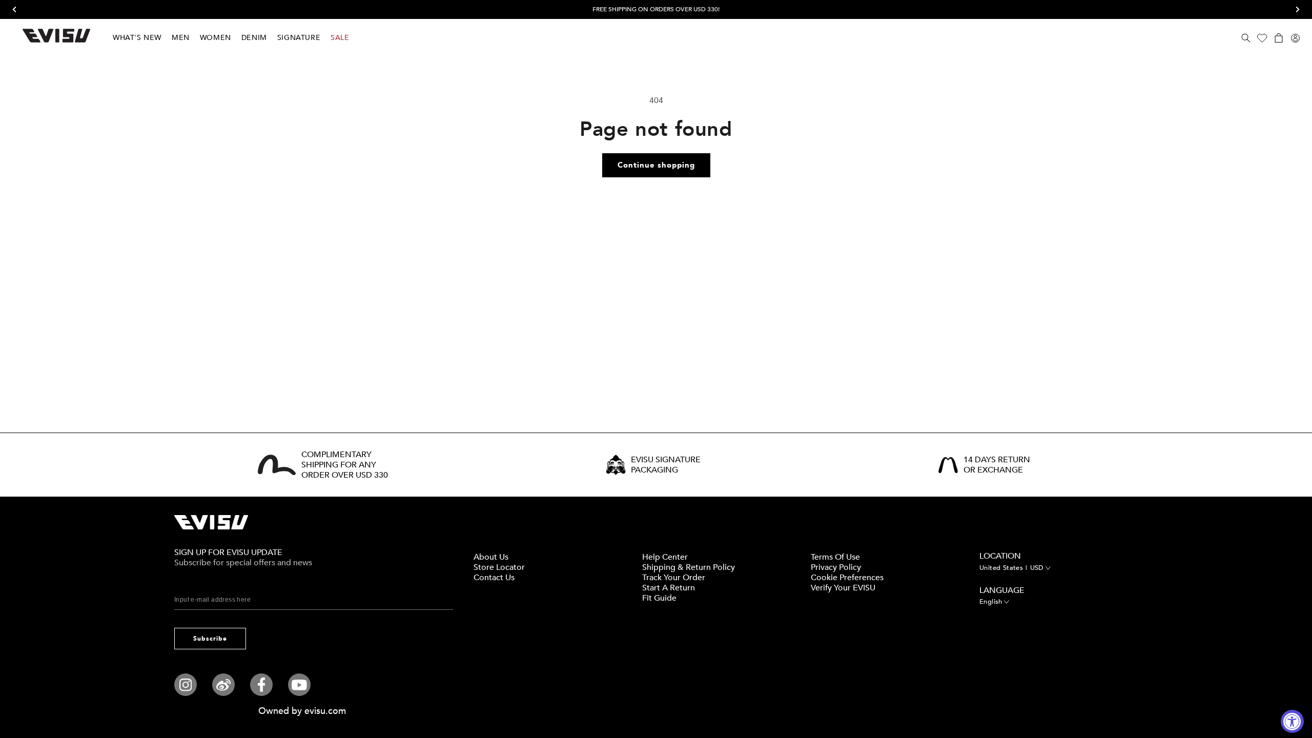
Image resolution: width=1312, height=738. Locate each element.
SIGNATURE (298, 38)
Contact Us (494, 577)
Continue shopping (656, 165)
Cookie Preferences (847, 577)
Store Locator (499, 567)
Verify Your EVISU (843, 588)
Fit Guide (659, 598)
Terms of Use (835, 557)
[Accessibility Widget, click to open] (1292, 721)
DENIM (254, 38)
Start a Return (668, 588)
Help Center (665, 557)
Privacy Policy (836, 567)
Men (181, 38)
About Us (491, 557)
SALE (340, 38)
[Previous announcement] (18, 9)
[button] (1246, 38)
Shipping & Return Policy (688, 567)
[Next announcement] (1294, 9)
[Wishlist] (1262, 38)
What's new (137, 38)
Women (215, 38)
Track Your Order (673, 577)
